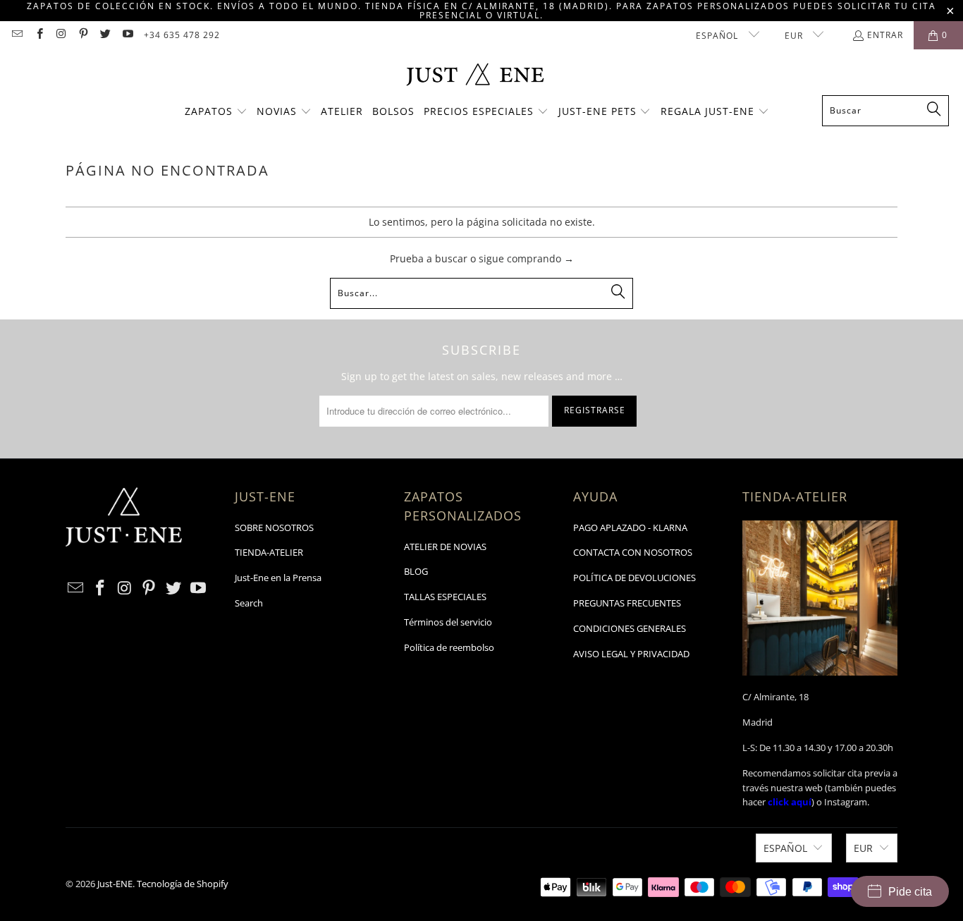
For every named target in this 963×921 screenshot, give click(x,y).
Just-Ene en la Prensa (278, 577)
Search (249, 603)
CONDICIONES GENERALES (629, 628)
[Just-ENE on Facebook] (38, 35)
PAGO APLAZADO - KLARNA (630, 527)
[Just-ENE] (475, 75)
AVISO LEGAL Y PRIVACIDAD (631, 653)
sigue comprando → (526, 258)
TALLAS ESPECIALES (445, 596)
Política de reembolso (449, 647)
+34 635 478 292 (182, 35)
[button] (216, 112)
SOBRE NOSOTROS (274, 527)
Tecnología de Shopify (182, 883)
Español (718, 36)
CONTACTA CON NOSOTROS (632, 552)
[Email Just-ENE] (17, 35)
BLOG (416, 571)
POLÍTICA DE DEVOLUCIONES (634, 577)
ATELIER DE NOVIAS (445, 546)
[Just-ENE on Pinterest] (83, 35)
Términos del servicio (448, 622)
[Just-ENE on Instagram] (61, 35)
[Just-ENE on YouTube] (127, 35)
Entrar (885, 35)
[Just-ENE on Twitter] (105, 35)
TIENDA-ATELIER (269, 552)
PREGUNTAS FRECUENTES (627, 603)
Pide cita (910, 892)
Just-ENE (115, 883)
